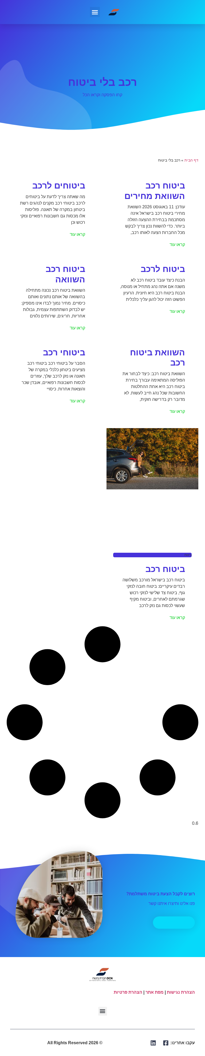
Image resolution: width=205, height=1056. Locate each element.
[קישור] (165, 1043)
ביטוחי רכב (64, 352)
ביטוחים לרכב (58, 185)
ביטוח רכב (165, 569)
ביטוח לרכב (163, 269)
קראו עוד (177, 244)
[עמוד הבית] (114, 12)
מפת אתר (154, 992)
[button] (95, 12)
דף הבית (191, 160)
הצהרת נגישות (181, 992)
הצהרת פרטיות (128, 992)
